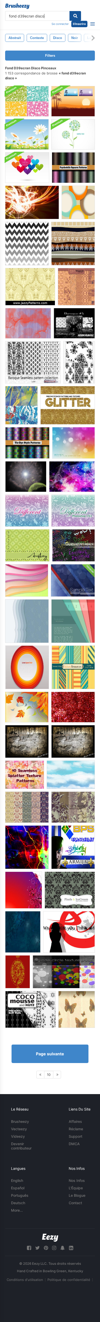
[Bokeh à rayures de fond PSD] (73, 580)
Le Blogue (77, 1195)
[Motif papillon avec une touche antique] (76, 1009)
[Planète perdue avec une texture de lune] (25, 476)
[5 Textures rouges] (73, 707)
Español (17, 1188)
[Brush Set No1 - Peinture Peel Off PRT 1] (27, 741)
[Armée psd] (73, 847)
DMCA (74, 1144)
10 (49, 1075)
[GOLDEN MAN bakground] (73, 545)
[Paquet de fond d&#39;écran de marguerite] (27, 134)
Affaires (75, 1121)
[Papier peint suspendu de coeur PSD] (27, 167)
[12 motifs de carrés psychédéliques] (73, 167)
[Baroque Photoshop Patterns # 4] (74, 323)
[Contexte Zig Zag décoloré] (27, 243)
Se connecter (60, 24)
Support (75, 1136)
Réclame (76, 1129)
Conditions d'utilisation (25, 1280)
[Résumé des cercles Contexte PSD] (78, 202)
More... (17, 1210)
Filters (50, 55)
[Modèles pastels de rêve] (76, 286)
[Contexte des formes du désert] (73, 243)
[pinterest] (46, 1248)
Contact (75, 1203)
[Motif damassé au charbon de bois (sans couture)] (70, 890)
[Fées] (23, 932)
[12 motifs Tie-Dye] (27, 443)
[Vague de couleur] (26, 580)
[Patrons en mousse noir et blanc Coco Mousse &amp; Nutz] (30, 1009)
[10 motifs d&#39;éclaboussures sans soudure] (24, 774)
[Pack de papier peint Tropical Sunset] (73, 101)
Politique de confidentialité (68, 1280)
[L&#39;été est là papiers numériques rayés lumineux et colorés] (73, 667)
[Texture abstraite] (28, 323)
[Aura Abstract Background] (72, 476)
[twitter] (37, 1248)
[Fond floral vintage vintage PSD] (27, 621)
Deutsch (18, 1203)
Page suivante (50, 1053)
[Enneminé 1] (27, 807)
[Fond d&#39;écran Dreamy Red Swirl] (23, 890)
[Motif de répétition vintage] (30, 286)
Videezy (18, 1136)
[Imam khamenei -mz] (17, 971)
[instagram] (54, 1248)
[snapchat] (62, 1248)
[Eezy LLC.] (50, 1238)
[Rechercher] (75, 16)
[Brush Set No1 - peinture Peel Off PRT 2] (73, 741)
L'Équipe (76, 1188)
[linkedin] (71, 1248)
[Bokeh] (73, 443)
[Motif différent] (27, 511)
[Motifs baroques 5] (79, 362)
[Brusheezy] (17, 6)
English (17, 1180)
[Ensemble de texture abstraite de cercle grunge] (64, 971)
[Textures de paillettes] (67, 405)
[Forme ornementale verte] (27, 545)
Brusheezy (20, 1121)
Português (19, 1195)
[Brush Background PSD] (21, 405)
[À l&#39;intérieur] (73, 807)
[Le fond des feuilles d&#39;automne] (26, 707)
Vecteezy (19, 1129)
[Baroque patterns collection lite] (33, 362)
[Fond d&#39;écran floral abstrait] (73, 134)
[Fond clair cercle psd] (27, 667)
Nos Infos (77, 1180)
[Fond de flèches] (69, 932)
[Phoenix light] (32, 202)
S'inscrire (79, 24)
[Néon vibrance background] (27, 847)
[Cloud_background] (71, 774)
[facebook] (29, 1248)
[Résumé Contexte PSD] (73, 621)
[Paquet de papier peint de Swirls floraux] (27, 101)
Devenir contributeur (21, 1146)
